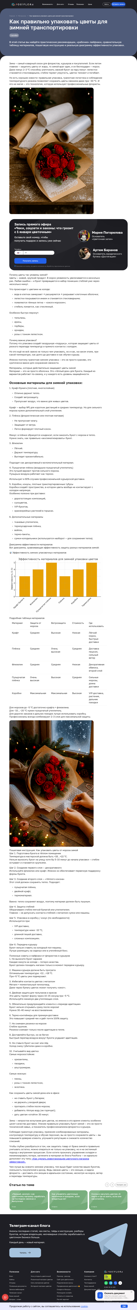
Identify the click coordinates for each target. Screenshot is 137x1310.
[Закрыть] (131, 1291)
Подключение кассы (65, 1283)
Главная (12, 16)
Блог (11, 1276)
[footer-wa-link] (106, 1283)
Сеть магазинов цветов (40, 1283)
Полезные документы (18, 1286)
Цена (90, 4)
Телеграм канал (15, 1293)
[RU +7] (18, 253)
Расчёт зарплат (63, 1299)
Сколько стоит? (90, 1276)
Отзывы (71, 4)
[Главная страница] (22, 4)
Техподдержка (90, 1283)
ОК (124, 1306)
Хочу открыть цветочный (41, 1276)
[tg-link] (111, 1283)
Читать (23, 1252)
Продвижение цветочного (67, 1286)
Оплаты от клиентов (65, 1296)
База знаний (14, 1296)
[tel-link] (115, 1283)
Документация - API (92, 1289)
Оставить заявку (118, 4)
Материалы (22, 16)
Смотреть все (121, 1185)
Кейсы (11, 1279)
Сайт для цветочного (65, 1279)
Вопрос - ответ (15, 1299)
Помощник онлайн (64, 1293)
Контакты (88, 1279)
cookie (84, 1306)
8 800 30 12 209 (109, 1287)
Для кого (60, 4)
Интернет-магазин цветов (41, 1286)
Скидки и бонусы (64, 1289)
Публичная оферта (111, 1290)
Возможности (47, 4)
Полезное (80, 4)
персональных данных (62, 266)
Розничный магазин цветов (42, 1279)
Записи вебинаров (16, 1289)
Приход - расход (63, 1276)
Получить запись (30, 261)
